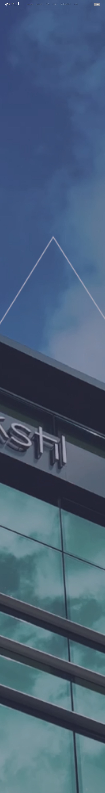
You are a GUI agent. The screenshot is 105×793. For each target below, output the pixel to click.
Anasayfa (30, 4)
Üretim (47, 4)
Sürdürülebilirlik (65, 4)
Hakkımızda (39, 4)
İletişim (76, 4)
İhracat (55, 4)
